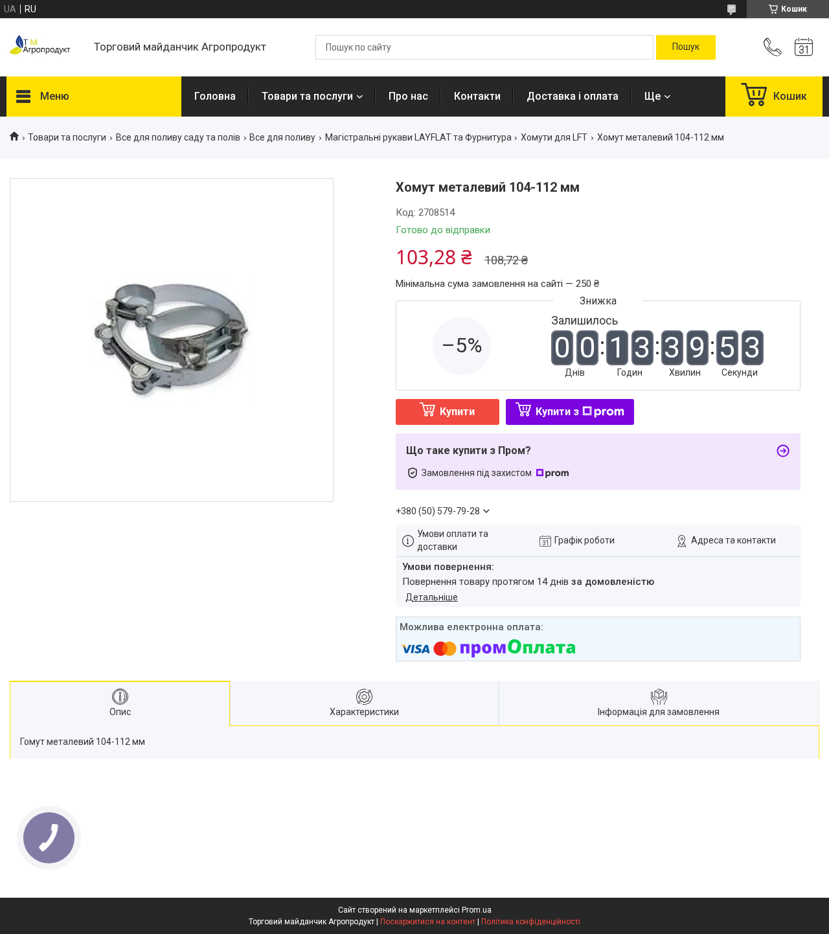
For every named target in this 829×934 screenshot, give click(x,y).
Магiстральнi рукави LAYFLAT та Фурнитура (418, 137)
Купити (457, 411)
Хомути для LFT (554, 137)
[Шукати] (686, 47)
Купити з (557, 411)
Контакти (477, 96)
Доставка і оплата (573, 96)
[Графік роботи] (804, 47)
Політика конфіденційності (530, 921)
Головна (215, 96)
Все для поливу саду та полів (178, 137)
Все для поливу (282, 137)
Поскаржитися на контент (427, 921)
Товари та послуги (307, 96)
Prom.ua (477, 910)
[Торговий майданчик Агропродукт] (43, 47)
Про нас (408, 96)
